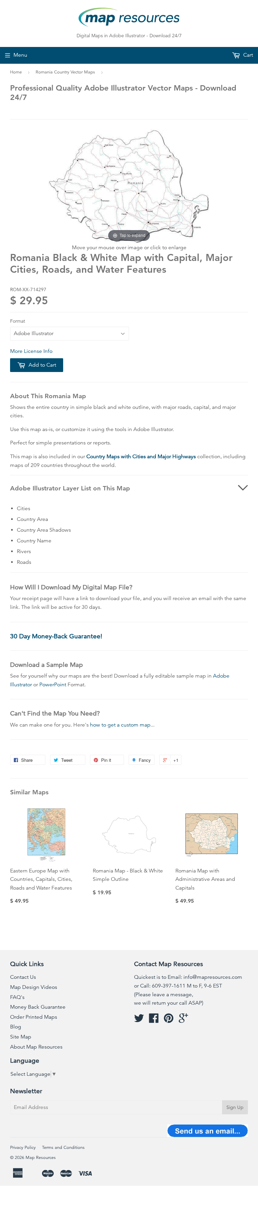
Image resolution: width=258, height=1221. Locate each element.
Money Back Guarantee (38, 1007)
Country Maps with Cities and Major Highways (141, 456)
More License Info (31, 351)
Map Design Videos (33, 987)
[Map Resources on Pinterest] (169, 1020)
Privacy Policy (23, 1147)
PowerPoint (52, 684)
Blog (15, 1026)
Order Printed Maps (33, 1017)
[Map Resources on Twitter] (139, 1020)
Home (16, 72)
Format (17, 321)
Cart (247, 55)
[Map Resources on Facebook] (154, 1020)
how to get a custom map (120, 725)
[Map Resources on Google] (183, 1020)
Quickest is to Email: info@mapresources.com (188, 977)
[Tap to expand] (129, 186)
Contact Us (23, 977)
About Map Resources (36, 1047)
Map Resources (41, 1157)
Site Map (20, 1036)
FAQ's (17, 997)
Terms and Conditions (63, 1147)
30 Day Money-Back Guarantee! (56, 636)
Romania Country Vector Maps (65, 72)
